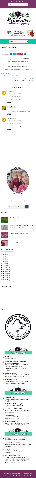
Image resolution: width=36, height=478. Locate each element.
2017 (4, 269)
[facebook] (11, 1)
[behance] (25, 476)
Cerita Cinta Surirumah (12, 442)
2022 (4, 259)
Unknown (10, 92)
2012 (4, 280)
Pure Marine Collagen (17, 217)
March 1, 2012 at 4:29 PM (15, 93)
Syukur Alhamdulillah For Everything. (15, 439)
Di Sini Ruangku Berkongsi (13, 404)
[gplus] (20, 1)
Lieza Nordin (11, 107)
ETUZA (7, 438)
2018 (4, 267)
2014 (4, 275)
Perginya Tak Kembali (11, 358)
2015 (4, 273)
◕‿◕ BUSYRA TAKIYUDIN (13, 408)
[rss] (22, 476)
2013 (4, 278)
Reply (9, 102)
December (8, 282)
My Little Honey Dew (11, 421)
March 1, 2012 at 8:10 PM (15, 109)
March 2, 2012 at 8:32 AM (15, 120)
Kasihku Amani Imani (12, 357)
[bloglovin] (16, 476)
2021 (4, 261)
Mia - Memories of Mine (12, 455)
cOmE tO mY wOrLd (11, 379)
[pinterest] (14, 476)
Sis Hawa (15, 473)
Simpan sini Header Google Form (14, 405)
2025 (4, 255)
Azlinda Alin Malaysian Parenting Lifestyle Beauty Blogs (15, 362)
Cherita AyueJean (10, 373)
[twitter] (17, 1)
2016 (4, 271)
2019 (4, 265)
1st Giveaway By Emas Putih (19, 233)
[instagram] (22, 1)
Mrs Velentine (11, 119)
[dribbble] (19, 476)
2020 (4, 263)
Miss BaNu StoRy (10, 415)
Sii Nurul (7, 449)
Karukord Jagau (10, 397)
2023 (4, 257)
